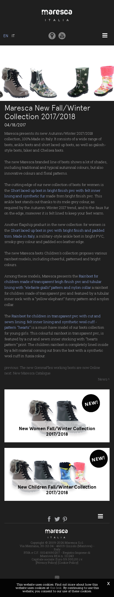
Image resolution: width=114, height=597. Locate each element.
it (13, 36)
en (5, 36)
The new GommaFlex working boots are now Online (60, 367)
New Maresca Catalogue (32, 373)
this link (56, 588)
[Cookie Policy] (68, 562)
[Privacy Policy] (46, 562)
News (102, 379)
